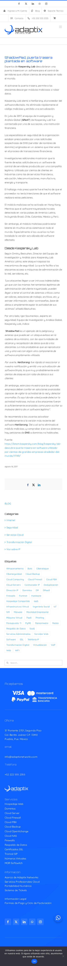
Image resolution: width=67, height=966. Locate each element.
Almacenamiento (15, 568)
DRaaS (46, 590)
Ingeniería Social (41, 606)
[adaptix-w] (16, 786)
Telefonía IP (33, 639)
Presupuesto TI (13, 623)
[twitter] (16, 922)
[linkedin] (24, 922)
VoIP (53, 644)
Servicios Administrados (18, 634)
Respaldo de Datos (16, 628)
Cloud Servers (13, 584)
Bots (30, 568)
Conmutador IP (32, 584)
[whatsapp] (32, 922)
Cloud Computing (15, 579)
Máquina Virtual (14, 617)
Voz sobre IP (13, 549)
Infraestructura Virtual (17, 606)
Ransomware (41, 623)
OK (34, 961)
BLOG (8, 503)
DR (37, 590)
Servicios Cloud (15, 534)
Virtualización (40, 644)
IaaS (36, 601)
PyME (28, 623)
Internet (11, 520)
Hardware (36, 595)
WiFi (17, 650)
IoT (55, 606)
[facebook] (8, 922)
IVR (8, 612)
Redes (55, 623)
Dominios (27, 590)
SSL (22, 639)
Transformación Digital (19, 542)
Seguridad (12, 527)
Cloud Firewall (35, 579)
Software (11, 639)
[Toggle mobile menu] (60, 26)
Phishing (40, 617)
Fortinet (23, 595)
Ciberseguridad (14, 574)
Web (8, 650)
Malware (18, 612)
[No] (63, 956)
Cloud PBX (51, 579)
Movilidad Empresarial (37, 612)
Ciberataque (42, 568)
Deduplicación (51, 584)
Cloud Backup (33, 574)
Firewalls (10, 595)
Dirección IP (12, 590)
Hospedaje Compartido (18, 601)
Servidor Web (41, 634)
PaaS (29, 617)
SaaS (32, 628)
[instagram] (40, 922)
